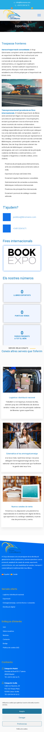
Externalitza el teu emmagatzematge (22, 453)
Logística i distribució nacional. (13, 594)
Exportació (6, 599)
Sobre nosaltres (8, 631)
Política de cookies (22, 729)
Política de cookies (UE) (11, 647)
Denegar (22, 718)
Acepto (22, 711)
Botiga (5, 643)
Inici (4, 627)
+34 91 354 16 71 (23, 5)
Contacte (6, 639)
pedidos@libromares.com (24, 217)
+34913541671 (20, 228)
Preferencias (22, 724)
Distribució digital (9, 607)
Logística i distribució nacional (22, 397)
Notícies (6, 635)
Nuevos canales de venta (22, 506)
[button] (4, 256)
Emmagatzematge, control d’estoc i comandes (19, 603)
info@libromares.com (23, 2)
